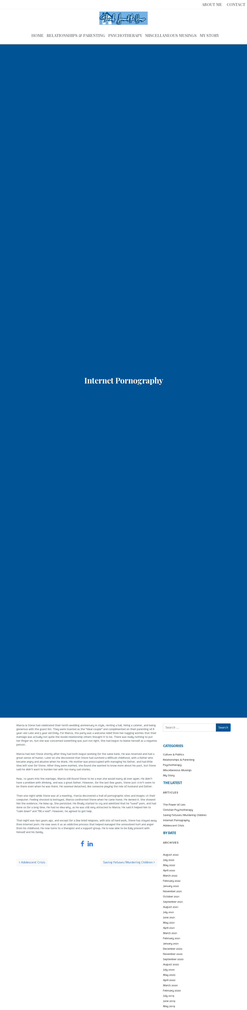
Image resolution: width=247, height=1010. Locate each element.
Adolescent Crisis (32, 862)
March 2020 (170, 985)
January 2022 (171, 886)
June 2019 (169, 1001)
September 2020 (173, 959)
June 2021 (169, 917)
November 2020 (173, 954)
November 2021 (172, 891)
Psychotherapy (172, 765)
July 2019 (168, 996)
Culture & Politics (173, 754)
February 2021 (171, 938)
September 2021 (173, 902)
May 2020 (169, 975)
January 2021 (171, 943)
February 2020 (172, 990)
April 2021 (169, 928)
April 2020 (169, 980)
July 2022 (168, 860)
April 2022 (169, 870)
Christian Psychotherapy (178, 810)
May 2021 (169, 922)
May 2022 (169, 865)
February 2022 (171, 881)
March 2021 (170, 933)
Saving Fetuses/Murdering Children (128, 862)
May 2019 (169, 1006)
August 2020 (171, 964)
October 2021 (171, 896)
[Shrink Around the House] (123, 18)
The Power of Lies (174, 804)
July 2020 (169, 969)
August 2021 (170, 907)
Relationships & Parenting (179, 760)
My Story (169, 775)
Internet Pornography (176, 820)
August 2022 (170, 855)
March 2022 (170, 875)
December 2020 (172, 949)
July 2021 (168, 912)
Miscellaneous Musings (177, 770)
